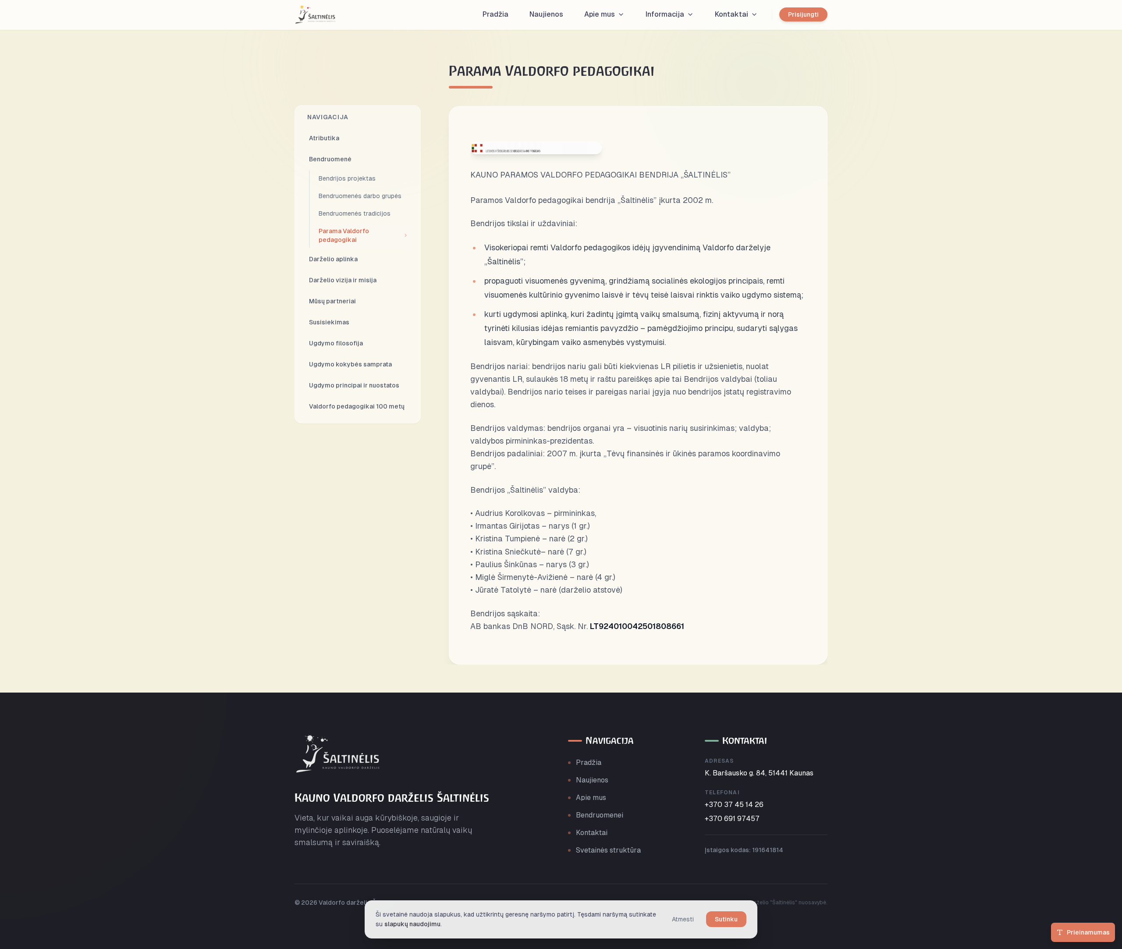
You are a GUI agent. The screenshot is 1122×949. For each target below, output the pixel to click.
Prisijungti (803, 14)
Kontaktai (591, 832)
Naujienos (592, 780)
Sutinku (726, 919)
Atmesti (683, 919)
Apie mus (591, 797)
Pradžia (588, 762)
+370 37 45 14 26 (734, 804)
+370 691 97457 (732, 818)
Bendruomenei (599, 815)
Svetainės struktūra (608, 850)
